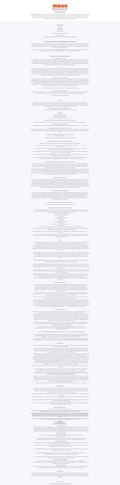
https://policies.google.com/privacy (68, 374)
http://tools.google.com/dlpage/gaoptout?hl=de (63, 381)
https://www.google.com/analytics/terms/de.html (76, 371)
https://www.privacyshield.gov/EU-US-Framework (61, 324)
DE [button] (59, 2)
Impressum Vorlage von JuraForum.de (61, 95)
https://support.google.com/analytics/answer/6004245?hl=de (60, 373)
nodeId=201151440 (84, 339)
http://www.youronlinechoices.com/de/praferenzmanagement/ (75, 277)
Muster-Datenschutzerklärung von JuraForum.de (61, 483)
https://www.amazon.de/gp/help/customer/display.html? (69, 339)
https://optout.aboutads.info (43, 277)
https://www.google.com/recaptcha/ (65, 402)
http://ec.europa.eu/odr (78, 46)
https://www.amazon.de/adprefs (78, 331)
